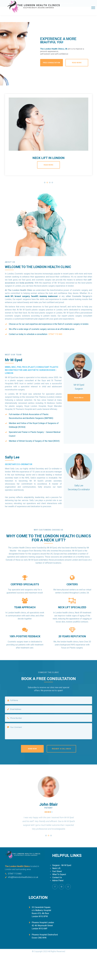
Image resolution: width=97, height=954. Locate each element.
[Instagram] (68, 886)
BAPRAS (49, 418)
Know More (78, 398)
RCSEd (22, 427)
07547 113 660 (14, 873)
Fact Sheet (57, 871)
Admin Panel (57, 880)
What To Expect (59, 874)
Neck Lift (56, 868)
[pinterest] (61, 886)
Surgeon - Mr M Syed (61, 865)
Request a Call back (61, 749)
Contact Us (57, 877)
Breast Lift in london (48, 158)
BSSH (56, 441)
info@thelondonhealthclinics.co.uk (23, 877)
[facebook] (54, 886)
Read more (76, 63)
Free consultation (51, 63)
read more (48, 165)
